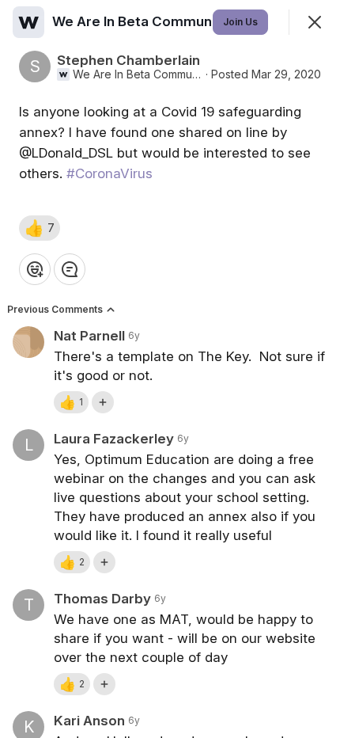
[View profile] (28, 22)
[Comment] (69, 269)
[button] (39, 228)
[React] (35, 269)
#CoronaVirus (109, 173)
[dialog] (170, 369)
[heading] (142, 21)
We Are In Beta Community (137, 74)
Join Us (240, 22)
